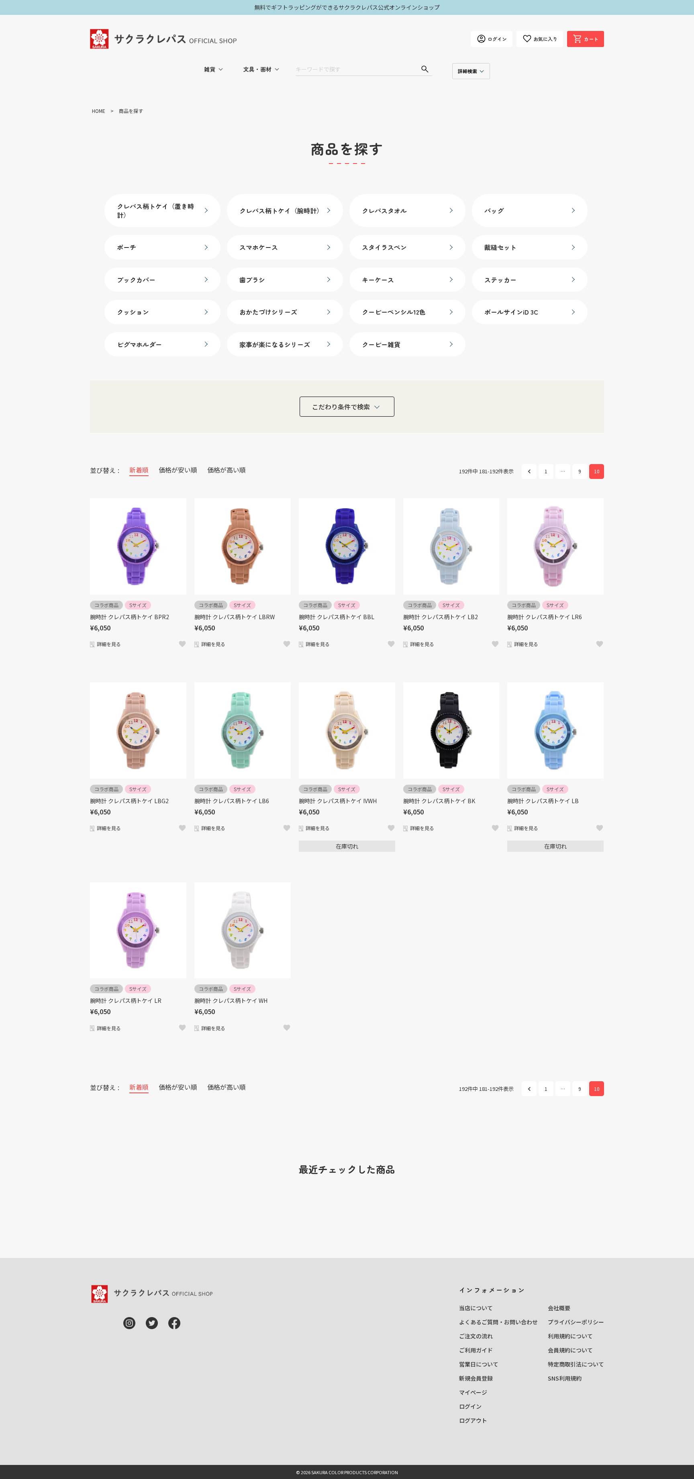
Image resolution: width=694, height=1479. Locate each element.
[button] (529, 471)
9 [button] (579, 471)
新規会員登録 (476, 1378)
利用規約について (570, 1336)
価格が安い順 (178, 470)
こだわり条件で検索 (341, 406)
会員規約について (570, 1350)
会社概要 (559, 1308)
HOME (98, 110)
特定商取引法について (576, 1364)
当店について (476, 1308)
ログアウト (473, 1420)
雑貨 (209, 69)
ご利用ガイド (476, 1350)
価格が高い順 (226, 470)
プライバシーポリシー (576, 1322)
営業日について (478, 1364)
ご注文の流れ (476, 1336)
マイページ (473, 1392)
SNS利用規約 (565, 1378)
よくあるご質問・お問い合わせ (498, 1322)
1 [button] (546, 471)
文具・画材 (257, 69)
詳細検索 (467, 71)
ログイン (470, 1406)
